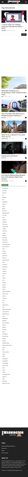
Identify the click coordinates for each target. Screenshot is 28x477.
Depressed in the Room (9, 156)
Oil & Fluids (5, 336)
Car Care (4, 215)
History (4, 284)
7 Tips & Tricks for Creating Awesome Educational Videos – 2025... (12, 26)
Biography (4, 202)
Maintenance (5, 314)
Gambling (4, 267)
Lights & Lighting (6, 309)
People (4, 338)
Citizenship (5, 226)
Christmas (4, 224)
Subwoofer (5, 358)
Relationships (5, 343)
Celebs (4, 219)
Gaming (4, 271)
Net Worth (5, 334)
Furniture (4, 264)
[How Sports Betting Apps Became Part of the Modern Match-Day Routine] (14, 167)
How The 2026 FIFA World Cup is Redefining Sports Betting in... (12, 114)
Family (4, 251)
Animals (4, 193)
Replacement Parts (7, 345)
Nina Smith (3, 117)
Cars (3, 217)
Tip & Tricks (5, 365)
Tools (3, 370)
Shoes (3, 347)
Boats (3, 208)
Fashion (4, 253)
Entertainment (6, 244)
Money (4, 325)
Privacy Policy (4, 453)
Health (4, 282)
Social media (5, 352)
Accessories (5, 188)
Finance (4, 258)
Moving (4, 329)
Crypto (4, 233)
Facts (3, 249)
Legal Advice (5, 305)
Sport (3, 354)
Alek (2, 96)
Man (3, 316)
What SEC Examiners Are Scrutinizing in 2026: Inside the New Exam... (13, 92)
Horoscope (5, 293)
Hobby (4, 287)
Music (3, 332)
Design (4, 235)
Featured (4, 255)
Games (4, 269)
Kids (3, 300)
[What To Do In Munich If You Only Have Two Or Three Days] (14, 127)
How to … (4, 296)
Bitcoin (4, 204)
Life (3, 307)
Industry (4, 298)
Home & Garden (6, 291)
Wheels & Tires (6, 383)
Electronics (5, 242)
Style (3, 356)
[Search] (26, 2)
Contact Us (4, 448)
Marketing (4, 318)
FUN (3, 262)
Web (3, 379)
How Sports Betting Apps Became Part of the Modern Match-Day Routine (13, 177)
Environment (5, 246)
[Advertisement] (14, 57)
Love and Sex (5, 311)
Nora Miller (3, 30)
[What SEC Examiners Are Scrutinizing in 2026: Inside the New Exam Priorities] (14, 82)
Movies (4, 327)
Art (3, 195)
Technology (5, 363)
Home (2, 5)
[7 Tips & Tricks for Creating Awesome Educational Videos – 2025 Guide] (14, 16)
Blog (3, 206)
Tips (3, 367)
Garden (4, 273)
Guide (3, 278)
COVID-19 (4, 231)
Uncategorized (6, 374)
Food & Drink (5, 260)
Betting (4, 197)
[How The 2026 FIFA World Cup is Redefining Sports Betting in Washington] (14, 106)
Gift (3, 275)
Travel (3, 372)
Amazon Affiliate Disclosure (8, 446)
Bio (3, 199)
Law (3, 302)
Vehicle (4, 376)
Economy (4, 237)
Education (4, 240)
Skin (3, 349)
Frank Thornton (4, 138)
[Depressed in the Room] (14, 148)
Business (4, 210)
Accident (4, 190)
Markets (4, 320)
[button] (2, 2)
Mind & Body (5, 323)
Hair (3, 280)
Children (4, 222)
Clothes (4, 228)
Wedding (4, 381)
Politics (4, 340)
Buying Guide (5, 213)
